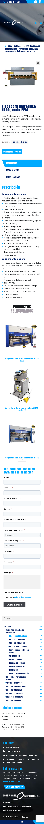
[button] (38, 63)
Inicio (10, 46)
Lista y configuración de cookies (17, 806)
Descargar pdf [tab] (12, 170)
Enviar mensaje (14, 604)
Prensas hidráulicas (17, 666)
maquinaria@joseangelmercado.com (21, 755)
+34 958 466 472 (17, 727)
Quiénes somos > (14, 786)
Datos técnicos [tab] (13, 177)
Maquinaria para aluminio (16, 686)
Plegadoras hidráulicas (28, 48)
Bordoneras (13, 670)
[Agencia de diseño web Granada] (22, 822)
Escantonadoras (15, 659)
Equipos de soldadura (14, 697)
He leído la (18, 597)
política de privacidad (22, 597)
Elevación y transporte (14, 693)
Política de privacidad (12, 810)
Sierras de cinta (15, 656)
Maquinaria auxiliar (13, 700)
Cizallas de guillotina (17, 639)
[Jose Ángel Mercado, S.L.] (15, 22)
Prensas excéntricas (17, 663)
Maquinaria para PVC (14, 690)
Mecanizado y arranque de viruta (16, 678)
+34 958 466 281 (14, 2)
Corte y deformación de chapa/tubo (15, 631)
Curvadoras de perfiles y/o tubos (19, 651)
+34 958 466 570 (13, 751)
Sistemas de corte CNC (14, 683)
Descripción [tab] (11, 163)
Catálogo (17, 46)
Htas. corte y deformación (19, 673)
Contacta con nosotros (12, 151)
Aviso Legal (8, 802)
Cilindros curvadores (17, 643)
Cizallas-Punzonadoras (18, 646)
